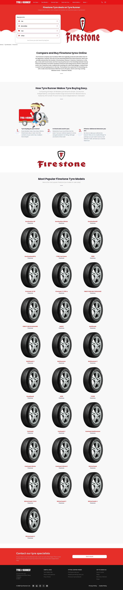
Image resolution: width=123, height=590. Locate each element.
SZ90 (61, 396)
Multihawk (92, 326)
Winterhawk (93, 466)
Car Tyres (35, 2)
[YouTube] (47, 586)
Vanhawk (30, 431)
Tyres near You (65, 2)
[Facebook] (33, 586)
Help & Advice (76, 2)
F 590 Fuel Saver (61, 256)
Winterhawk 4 (92, 501)
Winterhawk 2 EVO (30, 501)
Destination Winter (61, 221)
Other (22, 36)
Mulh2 (61, 326)
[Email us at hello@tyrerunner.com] (105, 2)
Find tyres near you (73, 572)
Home (1, 44)
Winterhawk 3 (61, 501)
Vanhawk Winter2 (61, 466)
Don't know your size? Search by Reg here (38, 40)
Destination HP (30, 221)
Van (22, 31)
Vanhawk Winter (30, 466)
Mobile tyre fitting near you (75, 574)
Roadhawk (30, 396)
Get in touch (89, 556)
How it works (100, 572)
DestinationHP (93, 221)
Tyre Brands (44, 2)
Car (22, 21)
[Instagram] (40, 586)
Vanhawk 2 (61, 431)
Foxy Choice (47, 576)
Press (98, 579)
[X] (43, 586)
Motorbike (24, 26)
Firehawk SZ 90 (30, 291)
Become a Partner (101, 576)
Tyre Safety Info (48, 572)
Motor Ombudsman (49, 574)
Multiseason (61, 361)
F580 (92, 256)
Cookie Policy (103, 585)
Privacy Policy (93, 585)
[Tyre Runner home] (23, 2)
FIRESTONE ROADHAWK (30, 326)
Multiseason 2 (92, 361)
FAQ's (98, 574)
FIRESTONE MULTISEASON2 (92, 291)
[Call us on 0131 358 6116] (102, 2)
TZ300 (93, 396)
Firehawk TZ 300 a (61, 291)
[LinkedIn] (36, 586)
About (84, 2)
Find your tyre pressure (74, 576)
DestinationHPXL (30, 256)
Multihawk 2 (30, 361)
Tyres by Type (54, 2)
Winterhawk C (30, 536)
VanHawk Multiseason (92, 431)
